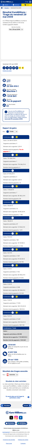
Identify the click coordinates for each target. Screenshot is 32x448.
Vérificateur (17, 4)
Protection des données (9, 439)
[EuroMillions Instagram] (16, 417)
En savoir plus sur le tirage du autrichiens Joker (15, 397)
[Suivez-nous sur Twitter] (11, 417)
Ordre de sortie (7, 71)
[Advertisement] (16, 44)
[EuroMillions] (7, 2)
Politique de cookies (23, 439)
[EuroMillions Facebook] (20, 417)
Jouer (28, 4)
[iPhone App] (10, 423)
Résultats (6, 4)
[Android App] (22, 423)
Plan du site (9, 443)
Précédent (7, 405)
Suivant (26, 405)
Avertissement (6, 432)
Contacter (23, 443)
